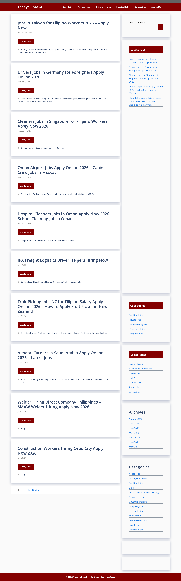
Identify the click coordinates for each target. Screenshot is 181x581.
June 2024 (134, 442)
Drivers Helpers (100, 49)
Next (36, 489)
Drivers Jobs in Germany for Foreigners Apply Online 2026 (61, 74)
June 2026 (134, 428)
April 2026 (134, 437)
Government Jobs (25, 52)
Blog (64, 49)
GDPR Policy (135, 382)
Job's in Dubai (97, 98)
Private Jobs (84, 7)
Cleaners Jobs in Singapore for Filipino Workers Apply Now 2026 (62, 124)
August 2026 (135, 418)
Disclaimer (134, 373)
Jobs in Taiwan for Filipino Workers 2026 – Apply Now (63, 25)
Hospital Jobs (123, 7)
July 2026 (134, 423)
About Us (156, 7)
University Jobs (103, 7)
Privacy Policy (136, 363)
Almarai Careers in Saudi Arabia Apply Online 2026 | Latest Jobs (60, 355)
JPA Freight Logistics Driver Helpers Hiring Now (63, 260)
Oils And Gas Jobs (33, 101)
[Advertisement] (146, 196)
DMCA (132, 377)
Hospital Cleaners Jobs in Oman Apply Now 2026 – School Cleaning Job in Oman (65, 216)
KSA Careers (93, 194)
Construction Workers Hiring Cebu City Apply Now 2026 (60, 451)
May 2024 (134, 446)
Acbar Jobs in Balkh (39, 49)
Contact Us (140, 7)
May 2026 (134, 432)
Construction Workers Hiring (79, 49)
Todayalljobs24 (30, 7)
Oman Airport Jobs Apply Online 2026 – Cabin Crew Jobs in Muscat (60, 170)
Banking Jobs (55, 49)
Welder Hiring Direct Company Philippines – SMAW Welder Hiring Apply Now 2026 (59, 404)
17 (29, 489)
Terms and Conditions (140, 368)
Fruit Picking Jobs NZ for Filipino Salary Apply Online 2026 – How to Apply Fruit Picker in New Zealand (62, 306)
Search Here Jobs (138, 22)
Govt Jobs (67, 7)
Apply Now (25, 41)
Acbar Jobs (25, 49)
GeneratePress (108, 577)
